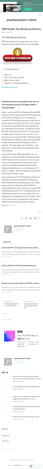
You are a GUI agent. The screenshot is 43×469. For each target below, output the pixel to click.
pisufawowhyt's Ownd (21, 20)
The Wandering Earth (10, 87)
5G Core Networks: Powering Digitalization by (19, 265)
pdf (7, 205)
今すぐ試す (28, 9)
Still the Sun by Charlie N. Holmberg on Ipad (26, 417)
